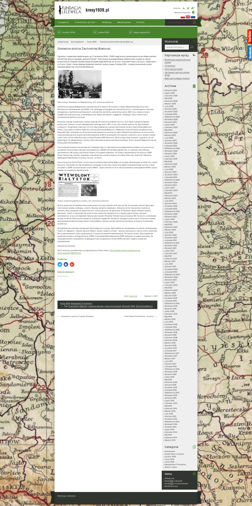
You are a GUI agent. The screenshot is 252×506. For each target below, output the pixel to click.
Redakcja (107, 22)
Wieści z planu (171, 467)
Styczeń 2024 (171, 172)
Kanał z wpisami (173, 481)
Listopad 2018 (171, 327)
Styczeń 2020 (171, 295)
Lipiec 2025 (170, 124)
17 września (73, 306)
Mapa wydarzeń (142, 32)
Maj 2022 (168, 224)
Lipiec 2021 (169, 250)
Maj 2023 (168, 193)
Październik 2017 (172, 353)
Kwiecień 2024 (171, 164)
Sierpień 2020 (171, 280)
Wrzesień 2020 (171, 277)
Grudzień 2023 (171, 174)
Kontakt (140, 22)
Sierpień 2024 (171, 153)
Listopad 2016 (171, 366)
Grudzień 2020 (171, 269)
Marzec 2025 (170, 135)
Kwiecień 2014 (171, 437)
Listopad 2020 (171, 272)
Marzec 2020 (170, 293)
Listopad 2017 (171, 350)
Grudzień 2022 (171, 206)
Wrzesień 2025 (171, 119)
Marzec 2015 (170, 411)
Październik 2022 (172, 211)
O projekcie (63, 22)
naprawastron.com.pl (65, 498)
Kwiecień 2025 (171, 132)
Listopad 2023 (171, 177)
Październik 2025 (172, 117)
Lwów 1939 (103, 32)
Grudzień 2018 (171, 324)
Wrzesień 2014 (171, 424)
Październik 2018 (172, 329)
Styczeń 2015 (170, 416)
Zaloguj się (169, 478)
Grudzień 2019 (171, 298)
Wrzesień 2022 (171, 214)
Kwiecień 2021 (171, 258)
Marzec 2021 (170, 261)
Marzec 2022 (170, 229)
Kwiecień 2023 (171, 195)
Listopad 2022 (171, 208)
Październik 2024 (172, 148)
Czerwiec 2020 (171, 285)
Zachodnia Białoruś (144, 306)
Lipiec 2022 (170, 219)
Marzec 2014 (170, 440)
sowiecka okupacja (112, 306)
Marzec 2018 (170, 343)
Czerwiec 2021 (171, 253)
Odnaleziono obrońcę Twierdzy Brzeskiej (77, 316)
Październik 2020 (172, 274)
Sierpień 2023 (171, 185)
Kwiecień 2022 (171, 227)
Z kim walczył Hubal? (174, 69)
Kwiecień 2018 (171, 340)
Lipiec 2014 (169, 429)
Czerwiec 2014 (171, 432)
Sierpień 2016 (170, 374)
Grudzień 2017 (171, 348)
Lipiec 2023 (170, 187)
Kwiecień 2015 (171, 408)
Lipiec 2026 (170, 93)
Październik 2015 (172, 392)
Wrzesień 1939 (128, 306)
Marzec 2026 (170, 103)
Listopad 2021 (171, 240)
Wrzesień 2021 (171, 245)
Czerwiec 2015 (171, 403)
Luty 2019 (169, 322)
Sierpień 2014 (170, 427)
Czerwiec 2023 (171, 190)
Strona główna (77, 42)
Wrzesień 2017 (171, 356)
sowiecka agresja (96, 306)
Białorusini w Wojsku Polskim (177, 78)
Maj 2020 (168, 287)
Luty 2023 (169, 201)
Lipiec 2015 (169, 400)
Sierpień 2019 (170, 308)
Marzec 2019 (170, 319)
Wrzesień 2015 (171, 395)
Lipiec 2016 (169, 377)
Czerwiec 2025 (171, 127)
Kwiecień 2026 (171, 101)
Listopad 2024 (171, 145)
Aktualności (170, 451)
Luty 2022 (169, 232)
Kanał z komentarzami (176, 483)
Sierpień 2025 (171, 122)
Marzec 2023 (170, 198)
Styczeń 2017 (170, 364)
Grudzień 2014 (171, 419)
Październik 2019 (172, 303)
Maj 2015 (168, 406)
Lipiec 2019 (169, 311)
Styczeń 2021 (170, 266)
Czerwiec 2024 (171, 159)
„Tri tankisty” (170, 65)
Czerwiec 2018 (171, 337)
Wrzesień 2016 (171, 371)
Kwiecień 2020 (171, 290)
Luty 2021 (169, 264)
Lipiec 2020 (170, 282)
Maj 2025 (168, 130)
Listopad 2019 (171, 301)
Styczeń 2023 (171, 203)
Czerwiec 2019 (171, 314)
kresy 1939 (92, 42)
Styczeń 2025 (171, 140)
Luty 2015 (169, 413)
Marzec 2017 (170, 358)
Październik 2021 (172, 243)
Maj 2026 (168, 98)
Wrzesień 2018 (171, 332)
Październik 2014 (172, 421)
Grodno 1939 (68, 32)
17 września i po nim (85, 22)
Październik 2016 (172, 369)
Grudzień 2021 (171, 237)
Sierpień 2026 (171, 90)
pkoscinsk (133, 296)
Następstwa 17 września (81, 303)
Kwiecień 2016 (171, 382)
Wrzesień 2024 (171, 151)
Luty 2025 (169, 138)
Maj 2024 (168, 161)
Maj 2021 (168, 256)
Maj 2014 (168, 434)
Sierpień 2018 (170, 335)
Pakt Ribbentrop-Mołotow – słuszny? (139, 316)
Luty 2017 (169, 361)
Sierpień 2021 (170, 248)
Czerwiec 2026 (171, 95)
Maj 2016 (168, 379)
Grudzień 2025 (171, 111)
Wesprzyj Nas (124, 22)
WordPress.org (171, 486)
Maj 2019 (168, 316)
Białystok (83, 306)
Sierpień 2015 (170, 398)
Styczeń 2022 (171, 235)
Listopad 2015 (171, 390)
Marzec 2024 (170, 166)
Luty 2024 (169, 169)
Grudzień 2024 (171, 143)
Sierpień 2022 (171, 216)
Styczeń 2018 (170, 345)
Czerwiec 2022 (171, 222)
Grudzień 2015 (171, 387)
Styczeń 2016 (170, 385)
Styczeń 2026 (171, 109)
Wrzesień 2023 (171, 182)
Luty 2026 (169, 106)
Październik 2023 (172, 180)
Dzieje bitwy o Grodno (174, 454)
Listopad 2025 (171, 114)
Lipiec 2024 (170, 156)
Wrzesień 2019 (171, 306)
